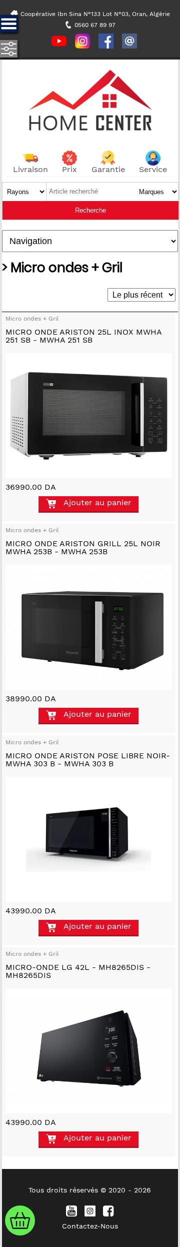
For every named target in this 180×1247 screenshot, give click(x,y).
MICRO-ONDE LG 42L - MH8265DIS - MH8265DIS (78, 971)
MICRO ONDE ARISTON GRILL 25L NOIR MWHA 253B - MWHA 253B (83, 547)
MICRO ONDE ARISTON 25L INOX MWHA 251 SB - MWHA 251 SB (84, 336)
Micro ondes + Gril (32, 318)
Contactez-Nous (90, 1226)
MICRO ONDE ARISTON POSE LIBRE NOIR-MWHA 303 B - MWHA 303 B (88, 759)
